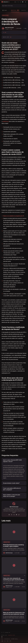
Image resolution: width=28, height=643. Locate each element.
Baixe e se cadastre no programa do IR (13, 216)
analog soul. (8, 635)
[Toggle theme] (25, 2)
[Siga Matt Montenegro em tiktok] (19, 515)
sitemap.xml (7, 632)
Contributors (7, 638)
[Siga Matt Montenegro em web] (9, 515)
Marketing (5, 15)
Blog (2, 638)
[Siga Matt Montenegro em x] (14, 515)
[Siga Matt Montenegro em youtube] (16, 515)
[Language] (23, 2)
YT (7, 641)
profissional (6, 121)
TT (10, 641)
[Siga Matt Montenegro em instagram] (12, 515)
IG (2, 641)
